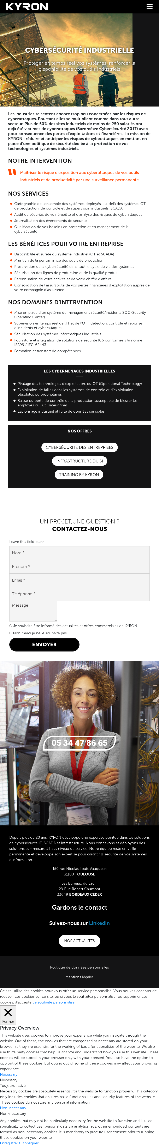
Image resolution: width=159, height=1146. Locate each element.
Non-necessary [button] (13, 1108)
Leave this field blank (27, 541)
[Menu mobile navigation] (149, 6)
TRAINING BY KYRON (79, 474)
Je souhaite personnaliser (54, 1002)
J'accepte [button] (23, 1002)
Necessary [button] (8, 1074)
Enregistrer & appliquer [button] (19, 1143)
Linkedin (99, 923)
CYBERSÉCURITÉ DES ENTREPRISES (79, 447)
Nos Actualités (79, 941)
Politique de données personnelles (79, 967)
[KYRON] (27, 6)
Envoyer (44, 645)
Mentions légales (79, 977)
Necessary (8, 1080)
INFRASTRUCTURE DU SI (79, 461)
